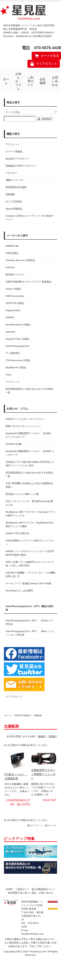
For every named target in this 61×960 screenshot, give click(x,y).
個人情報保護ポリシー (43, 889)
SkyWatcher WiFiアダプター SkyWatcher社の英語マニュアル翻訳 (30, 524)
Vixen (9, 374)
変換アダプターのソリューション (23, 426)
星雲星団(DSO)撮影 (16, 187)
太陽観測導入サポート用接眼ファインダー (43, 774)
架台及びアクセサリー (17, 158)
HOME (9, 889)
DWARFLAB (12, 246)
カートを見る (50, 55)
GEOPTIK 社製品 (15, 303)
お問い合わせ (55, 81)
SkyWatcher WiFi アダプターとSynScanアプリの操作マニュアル (30, 514)
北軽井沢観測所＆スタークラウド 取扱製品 (28, 281)
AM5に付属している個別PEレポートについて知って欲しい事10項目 (30, 564)
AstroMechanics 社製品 (18, 324)
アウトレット (13, 144)
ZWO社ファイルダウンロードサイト (25, 419)
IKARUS (10, 317)
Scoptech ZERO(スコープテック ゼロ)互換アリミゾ (30, 217)
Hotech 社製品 (13, 288)
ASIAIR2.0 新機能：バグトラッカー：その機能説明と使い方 (30, 574)
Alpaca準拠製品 (14, 208)
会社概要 (43, 81)
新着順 (52, 736)
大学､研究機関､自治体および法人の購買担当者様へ (29, 485)
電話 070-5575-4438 (41, 47)
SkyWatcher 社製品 (16, 367)
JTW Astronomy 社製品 (18, 360)
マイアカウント (46, 63)
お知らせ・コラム (18, 81)
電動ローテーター (15, 180)
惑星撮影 (10, 194)
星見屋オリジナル (15, 274)
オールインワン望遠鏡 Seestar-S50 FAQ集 (28, 583)
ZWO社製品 (12, 253)
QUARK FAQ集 (14, 444)
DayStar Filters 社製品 (17, 338)
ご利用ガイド (30, 81)
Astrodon (10, 331)
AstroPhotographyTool (17, 346)
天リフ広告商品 (14, 201)
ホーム (6, 81)
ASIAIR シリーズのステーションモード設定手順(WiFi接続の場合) (30, 553)
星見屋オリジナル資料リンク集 (22, 494)
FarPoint (10, 267)
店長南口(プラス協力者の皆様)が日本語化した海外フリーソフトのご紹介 (30, 464)
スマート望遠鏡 (14, 151)
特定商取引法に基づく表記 (22, 892)
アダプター (11, 173)
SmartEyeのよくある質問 (19, 590)
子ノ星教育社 (13, 353)
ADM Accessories (15, 296)
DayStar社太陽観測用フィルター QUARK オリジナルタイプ (29, 435)
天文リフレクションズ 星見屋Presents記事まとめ (29, 503)
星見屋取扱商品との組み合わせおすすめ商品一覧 (29, 474)
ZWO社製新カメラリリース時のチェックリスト (30, 542)
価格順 (41, 736)
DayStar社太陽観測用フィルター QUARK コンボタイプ (30, 453)
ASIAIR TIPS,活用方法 (17, 533)
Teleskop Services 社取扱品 (20, 260)
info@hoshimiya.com (32, 933)
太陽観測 (37, 715)
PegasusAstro (13, 310)
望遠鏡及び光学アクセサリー (21, 165)
